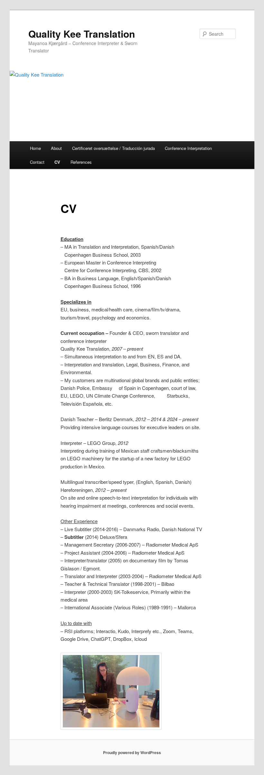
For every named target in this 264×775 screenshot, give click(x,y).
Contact (37, 162)
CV (57, 162)
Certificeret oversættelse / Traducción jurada (113, 148)
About (56, 148)
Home (35, 148)
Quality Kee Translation (81, 34)
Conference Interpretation (188, 148)
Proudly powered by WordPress (132, 752)
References (81, 162)
